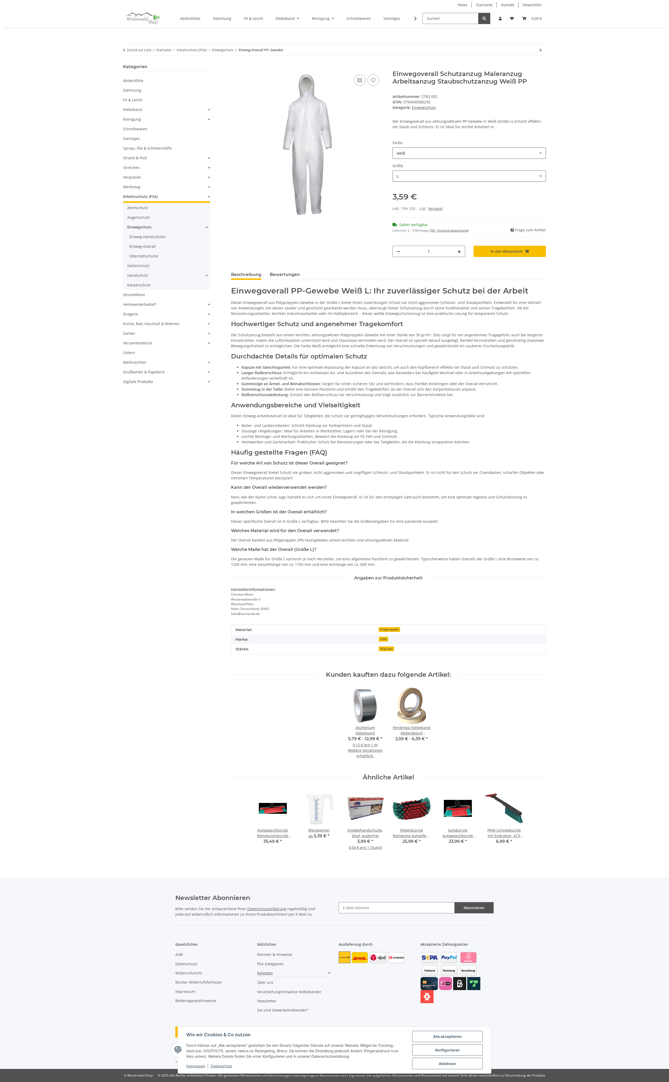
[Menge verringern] (398, 251)
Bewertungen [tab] (285, 274)
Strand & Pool (135, 157)
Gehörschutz (138, 265)
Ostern (129, 352)
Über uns (265, 982)
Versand (435, 208)
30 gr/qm (386, 649)
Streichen (131, 167)
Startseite (484, 4)
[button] (500, 18)
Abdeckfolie (133, 80)
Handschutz (137, 275)
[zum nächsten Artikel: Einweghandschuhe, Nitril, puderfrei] (540, 50)
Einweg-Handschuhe (147, 236)
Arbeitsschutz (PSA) (140, 196)
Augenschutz (138, 217)
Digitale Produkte (138, 381)
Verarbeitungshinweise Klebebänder (289, 991)
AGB (179, 954)
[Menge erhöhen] (459, 251)
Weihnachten (134, 362)
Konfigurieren (447, 1050)
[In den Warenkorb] (235, 67)
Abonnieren (474, 907)
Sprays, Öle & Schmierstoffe (147, 148)
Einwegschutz (424, 107)
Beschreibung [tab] (246, 274)
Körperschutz (139, 285)
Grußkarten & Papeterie (144, 371)
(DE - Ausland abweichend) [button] (449, 230)
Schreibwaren (135, 128)
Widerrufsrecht (188, 973)
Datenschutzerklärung (266, 908)
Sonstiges (131, 138)
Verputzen (132, 177)
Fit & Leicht (132, 99)
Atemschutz (137, 207)
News (463, 4)
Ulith (383, 639)
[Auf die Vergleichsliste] (359, 80)
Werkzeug (131, 186)
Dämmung (132, 90)
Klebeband (132, 109)
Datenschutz (221, 1066)
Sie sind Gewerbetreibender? (282, 1010)
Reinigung (132, 119)
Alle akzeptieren (447, 1036)
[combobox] (469, 153)
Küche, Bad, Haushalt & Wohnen (151, 323)
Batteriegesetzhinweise (195, 1000)
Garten (129, 333)
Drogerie (130, 313)
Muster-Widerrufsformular (198, 982)
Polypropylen (389, 629)
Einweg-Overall (142, 246)
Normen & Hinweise (274, 954)
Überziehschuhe (143, 256)
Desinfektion (134, 294)
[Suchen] (484, 18)
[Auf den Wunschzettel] (373, 80)
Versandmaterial (137, 342)
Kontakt (507, 4)
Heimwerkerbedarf (139, 304)
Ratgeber (265, 973)
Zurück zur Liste (139, 50)
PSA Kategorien (270, 963)
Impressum (195, 1066)
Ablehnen (447, 1063)
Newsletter (532, 4)
